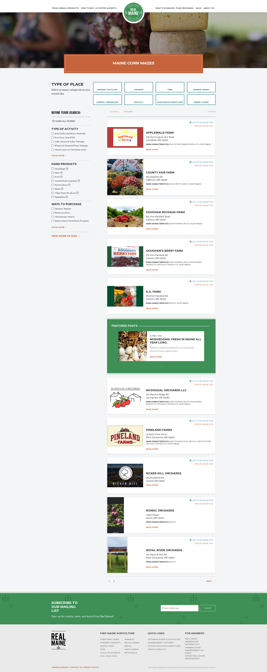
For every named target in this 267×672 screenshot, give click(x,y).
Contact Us (76, 667)
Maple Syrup (107, 646)
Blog (199, 8)
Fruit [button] (57, 176)
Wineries (129, 639)
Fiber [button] (57, 172)
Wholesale (130, 653)
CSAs (102, 649)
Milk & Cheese (131, 643)
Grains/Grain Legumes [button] (66, 180)
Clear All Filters (65, 121)
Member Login (192, 647)
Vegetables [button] (60, 197)
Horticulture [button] (61, 184)
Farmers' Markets (159, 348)
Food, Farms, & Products (65, 8)
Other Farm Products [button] (65, 193)
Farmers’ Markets (110, 643)
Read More (152, 149)
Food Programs (184, 8)
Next (209, 581)
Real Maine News (169, 351)
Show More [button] (58, 155)
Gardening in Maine (178, 348)
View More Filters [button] (64, 236)
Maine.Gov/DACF (60, 667)
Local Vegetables (110, 653)
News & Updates (157, 649)
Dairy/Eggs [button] (60, 168)
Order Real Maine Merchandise (195, 657)
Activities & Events (105, 8)
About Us (209, 8)
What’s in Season (164, 8)
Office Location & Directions (164, 646)
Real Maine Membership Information (192, 641)
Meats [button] (58, 189)
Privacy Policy (91, 667)
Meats (127, 646)
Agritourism (131, 649)
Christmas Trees (109, 639)
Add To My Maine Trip (202, 122)
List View (113, 112)
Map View (128, 112)
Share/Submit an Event (161, 643)
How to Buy (87, 8)
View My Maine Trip (203, 126)
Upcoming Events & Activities (164, 639)
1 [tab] (161, 366)
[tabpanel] (161, 343)
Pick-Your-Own (108, 656)
